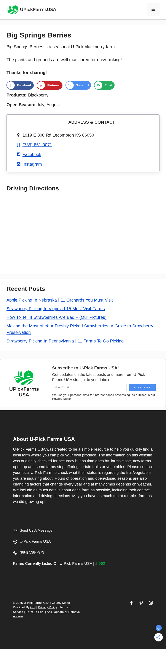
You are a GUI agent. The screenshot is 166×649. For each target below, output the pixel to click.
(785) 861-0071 (37, 144)
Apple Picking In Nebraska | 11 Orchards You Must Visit (59, 300)
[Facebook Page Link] (131, 603)
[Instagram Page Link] (151, 603)
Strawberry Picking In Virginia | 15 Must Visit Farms (55, 308)
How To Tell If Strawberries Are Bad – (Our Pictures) (56, 317)
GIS (32, 607)
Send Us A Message (36, 530)
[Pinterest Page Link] (141, 603)
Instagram (32, 164)
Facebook (31, 154)
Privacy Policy (47, 607)
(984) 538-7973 (32, 552)
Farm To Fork (35, 611)
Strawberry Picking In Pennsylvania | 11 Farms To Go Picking (65, 341)
